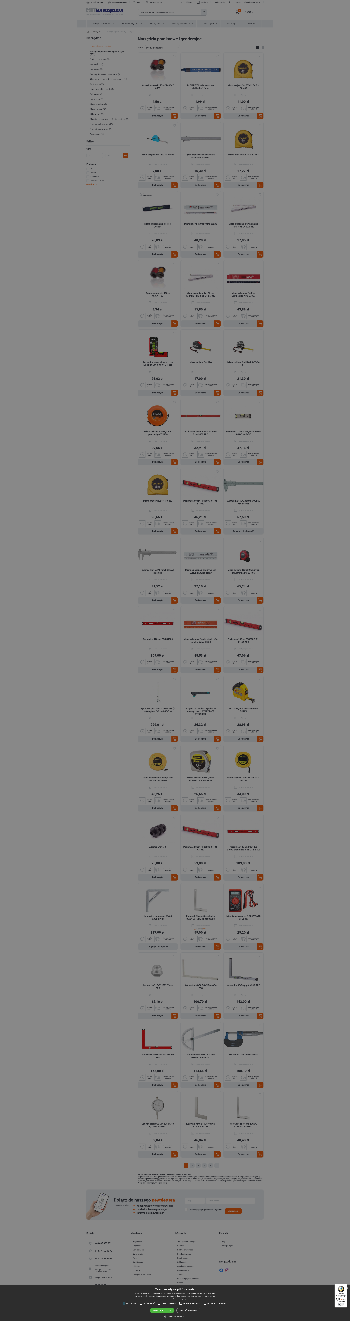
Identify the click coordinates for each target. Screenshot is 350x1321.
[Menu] (345, 1285)
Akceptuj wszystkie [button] (162, 1310)
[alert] (175, 660)
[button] (175, 1316)
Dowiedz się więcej (180, 1299)
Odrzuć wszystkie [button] (188, 1310)
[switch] (341, 1304)
